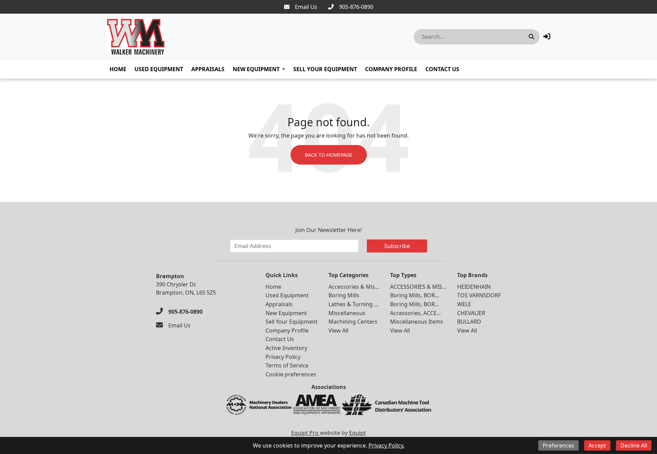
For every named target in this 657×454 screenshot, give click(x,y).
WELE (464, 304)
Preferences (558, 445)
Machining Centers (352, 321)
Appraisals (207, 69)
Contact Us (442, 69)
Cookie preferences (291, 374)
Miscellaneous (346, 313)
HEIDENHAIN (474, 286)
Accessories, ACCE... (415, 313)
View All (338, 330)
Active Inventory (286, 348)
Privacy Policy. (386, 445)
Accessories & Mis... (353, 286)
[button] (546, 36)
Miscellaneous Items (416, 321)
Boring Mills (343, 295)
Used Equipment (158, 69)
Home (118, 69)
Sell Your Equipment (325, 69)
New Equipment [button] (256, 69)
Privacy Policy (283, 357)
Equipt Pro (305, 433)
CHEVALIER (471, 313)
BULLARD (469, 321)
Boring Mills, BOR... (414, 295)
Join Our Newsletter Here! (328, 230)
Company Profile (391, 69)
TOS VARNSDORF (479, 295)
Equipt (357, 433)
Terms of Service (287, 365)
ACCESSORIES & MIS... (418, 286)
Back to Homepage (328, 155)
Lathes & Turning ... (353, 304)
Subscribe (397, 246)
